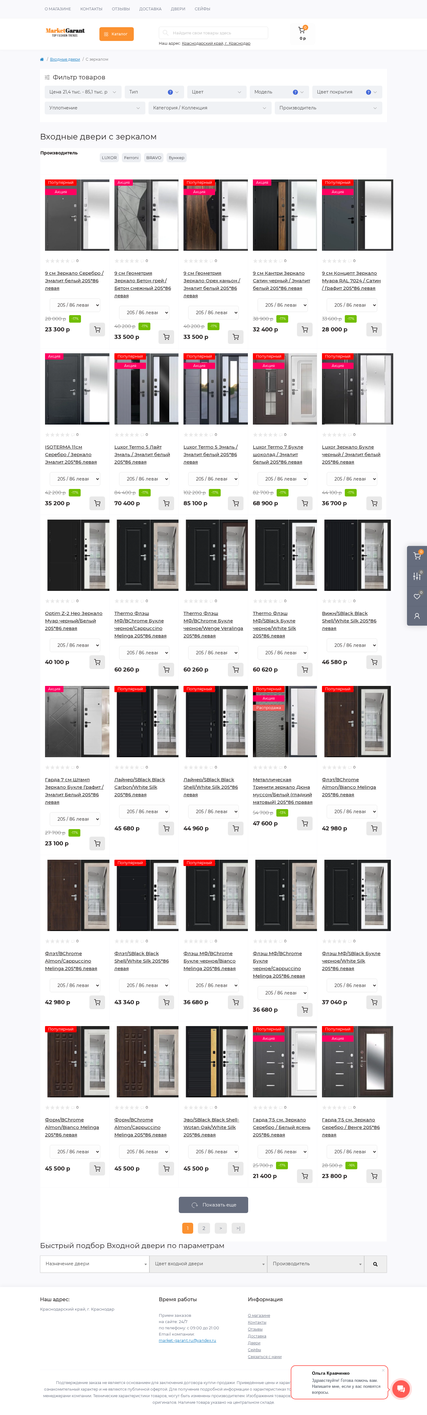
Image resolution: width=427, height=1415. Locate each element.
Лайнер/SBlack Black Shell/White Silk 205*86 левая (210, 787)
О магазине (58, 9)
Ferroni (131, 157)
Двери (178, 9)
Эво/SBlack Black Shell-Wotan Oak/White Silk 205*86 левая (211, 1127)
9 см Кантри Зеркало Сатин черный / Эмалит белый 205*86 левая (281, 280)
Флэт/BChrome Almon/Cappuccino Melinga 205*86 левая (71, 960)
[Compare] (100, 208)
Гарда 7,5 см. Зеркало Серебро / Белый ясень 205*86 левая (281, 1127)
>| (238, 1228)
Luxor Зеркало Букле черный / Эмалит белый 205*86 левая (351, 454)
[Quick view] (100, 184)
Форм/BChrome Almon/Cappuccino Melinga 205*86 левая (140, 1127)
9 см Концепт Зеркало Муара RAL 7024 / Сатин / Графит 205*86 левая (351, 280)
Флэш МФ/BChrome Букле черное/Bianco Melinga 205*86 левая (209, 960)
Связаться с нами (265, 1356)
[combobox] (94, 1264)
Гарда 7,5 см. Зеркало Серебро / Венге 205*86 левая (351, 1127)
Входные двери (65, 59)
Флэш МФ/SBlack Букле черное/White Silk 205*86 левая (351, 960)
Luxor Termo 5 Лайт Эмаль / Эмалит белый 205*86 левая (142, 454)
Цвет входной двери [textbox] (179, 1263)
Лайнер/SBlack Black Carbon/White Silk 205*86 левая (139, 787)
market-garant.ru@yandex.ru (187, 1340)
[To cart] (97, 329)
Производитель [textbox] (291, 1263)
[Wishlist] (100, 196)
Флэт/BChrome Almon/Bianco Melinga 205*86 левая (349, 787)
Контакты (91, 9)
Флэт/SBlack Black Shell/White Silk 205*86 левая (141, 960)
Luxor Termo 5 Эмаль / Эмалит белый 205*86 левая (210, 454)
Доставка (150, 9)
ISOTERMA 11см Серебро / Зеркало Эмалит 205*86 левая (71, 454)
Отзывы (121, 9)
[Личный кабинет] (417, 616)
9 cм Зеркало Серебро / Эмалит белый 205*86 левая (74, 280)
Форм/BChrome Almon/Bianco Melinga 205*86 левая (72, 1127)
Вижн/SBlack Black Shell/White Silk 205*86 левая (349, 620)
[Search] (166, 33)
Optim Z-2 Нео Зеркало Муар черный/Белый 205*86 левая (74, 620)
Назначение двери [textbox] (67, 1263)
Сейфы (202, 9)
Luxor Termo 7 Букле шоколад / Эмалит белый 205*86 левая (278, 454)
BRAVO (153, 157)
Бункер (176, 157)
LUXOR (109, 157)
